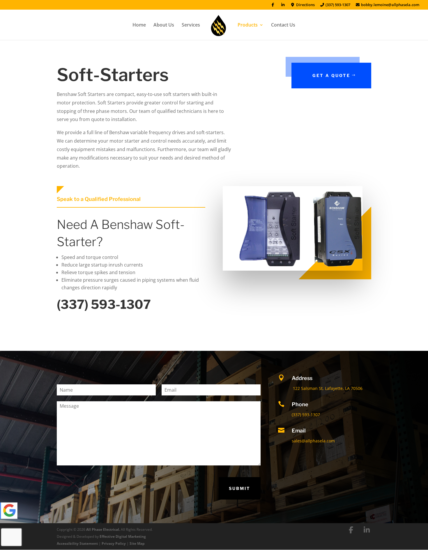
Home (139, 25)
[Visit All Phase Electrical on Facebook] (351, 530)
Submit (239, 488)
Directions (304, 5)
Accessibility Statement (77, 543)
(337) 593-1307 (337, 5)
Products (248, 25)
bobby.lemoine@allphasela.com (389, 5)
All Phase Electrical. (103, 529)
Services (191, 25)
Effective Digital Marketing (123, 536)
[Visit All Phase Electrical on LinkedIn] (366, 530)
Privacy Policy (114, 543)
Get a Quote (331, 75)
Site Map (137, 543)
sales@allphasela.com (313, 441)
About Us (163, 25)
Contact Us (283, 25)
